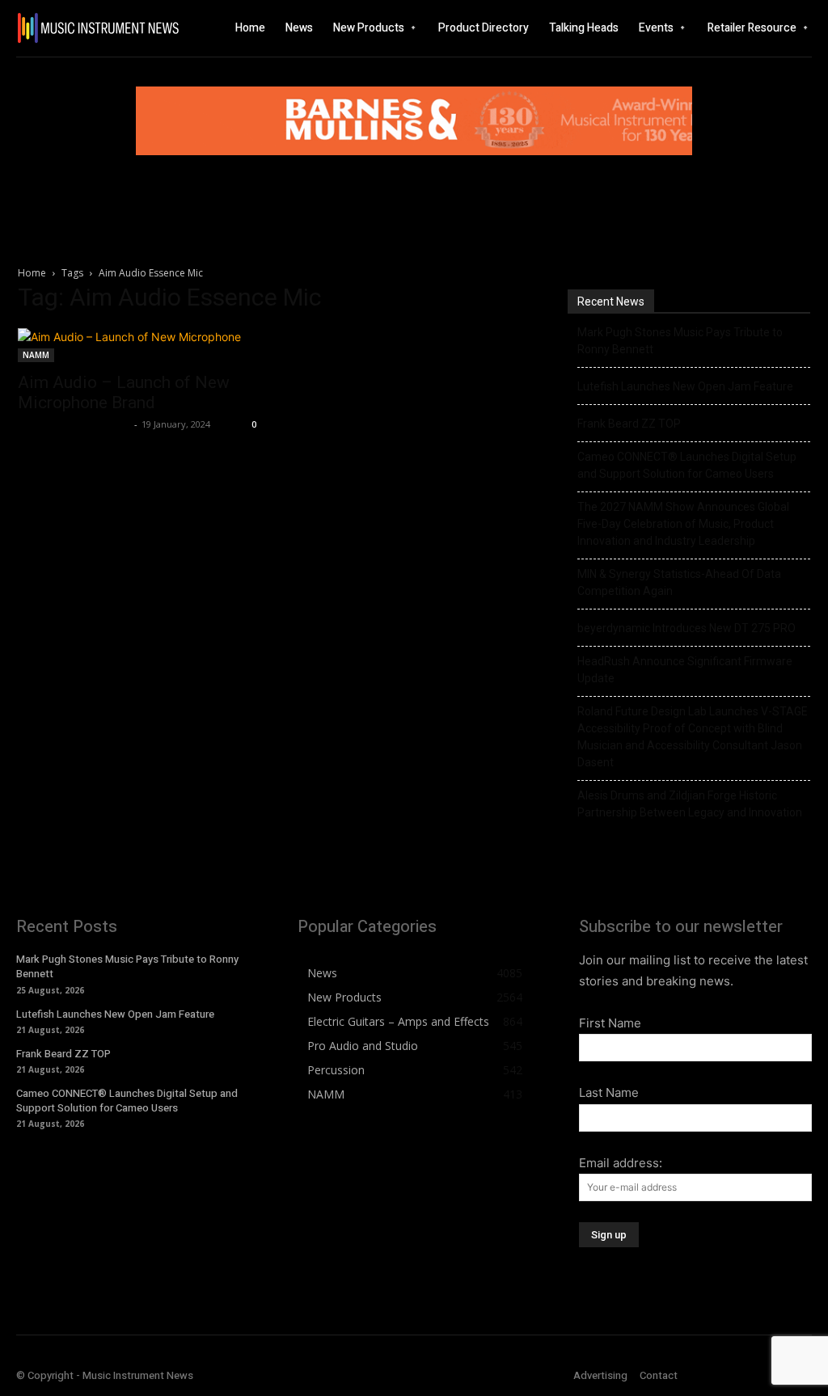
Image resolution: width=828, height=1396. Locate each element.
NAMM (36, 355)
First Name (610, 1023)
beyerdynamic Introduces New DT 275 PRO (686, 628)
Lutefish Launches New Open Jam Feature (685, 386)
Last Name (609, 1092)
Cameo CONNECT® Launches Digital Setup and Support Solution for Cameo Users (686, 465)
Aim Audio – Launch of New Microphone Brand (124, 392)
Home (32, 273)
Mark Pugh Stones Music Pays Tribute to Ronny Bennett (680, 341)
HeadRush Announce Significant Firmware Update (684, 670)
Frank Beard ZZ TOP (629, 423)
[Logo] (90, 28)
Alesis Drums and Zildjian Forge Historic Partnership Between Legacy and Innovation (689, 804)
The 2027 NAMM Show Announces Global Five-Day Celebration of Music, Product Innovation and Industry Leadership (683, 523)
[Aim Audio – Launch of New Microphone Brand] (139, 345)
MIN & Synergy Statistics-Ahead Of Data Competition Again (679, 582)
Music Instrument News (74, 424)
